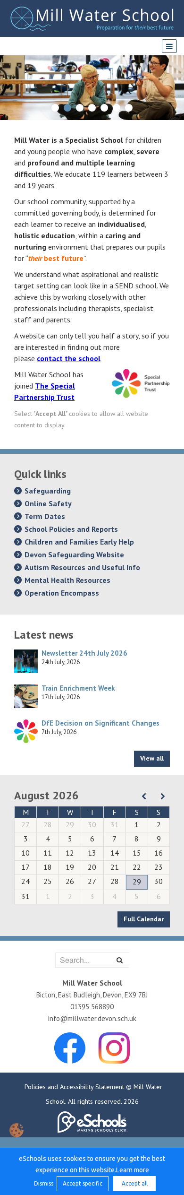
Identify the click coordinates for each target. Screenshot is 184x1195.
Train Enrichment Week (78, 688)
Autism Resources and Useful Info (82, 567)
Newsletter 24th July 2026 (84, 653)
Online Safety (48, 503)
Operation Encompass (62, 593)
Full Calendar (144, 919)
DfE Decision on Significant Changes (100, 723)
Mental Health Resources (67, 580)
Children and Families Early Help (79, 541)
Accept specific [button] (82, 1183)
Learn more (132, 1170)
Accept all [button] (135, 1183)
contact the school (68, 358)
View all (152, 758)
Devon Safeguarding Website (74, 554)
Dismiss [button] (43, 1183)
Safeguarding (48, 490)
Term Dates (45, 516)
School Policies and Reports (71, 529)
